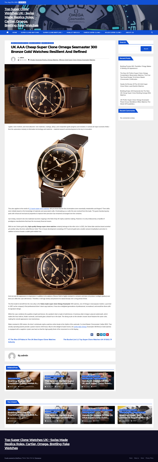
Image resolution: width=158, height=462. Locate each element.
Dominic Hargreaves (27, 386)
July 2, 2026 (88, 421)
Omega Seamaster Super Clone (20, 43)
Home (15, 32)
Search (123, 42)
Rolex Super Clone (113, 32)
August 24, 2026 (15, 418)
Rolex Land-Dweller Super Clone (91, 376)
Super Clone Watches (30, 32)
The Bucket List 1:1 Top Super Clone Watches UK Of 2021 (86, 339)
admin (22, 57)
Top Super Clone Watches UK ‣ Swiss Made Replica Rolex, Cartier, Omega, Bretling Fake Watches (21, 17)
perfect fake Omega (80, 327)
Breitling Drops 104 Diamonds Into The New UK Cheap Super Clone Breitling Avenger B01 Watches (135, 93)
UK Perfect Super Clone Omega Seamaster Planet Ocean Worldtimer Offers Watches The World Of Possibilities (135, 102)
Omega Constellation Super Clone (54, 376)
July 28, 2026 (51, 421)
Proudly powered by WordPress (13, 458)
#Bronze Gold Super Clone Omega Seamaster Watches (77, 60)
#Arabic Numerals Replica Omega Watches (44, 60)
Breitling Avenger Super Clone (128, 410)
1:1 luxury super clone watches (39, 208)
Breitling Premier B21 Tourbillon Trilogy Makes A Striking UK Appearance (22, 383)
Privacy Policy (149, 458)
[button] (152, 32)
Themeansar (38, 458)
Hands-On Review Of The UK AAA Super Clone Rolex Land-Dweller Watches (96, 383)
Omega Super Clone (92, 32)
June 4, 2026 (125, 421)
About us (130, 32)
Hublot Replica (73, 32)
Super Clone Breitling (52, 32)
